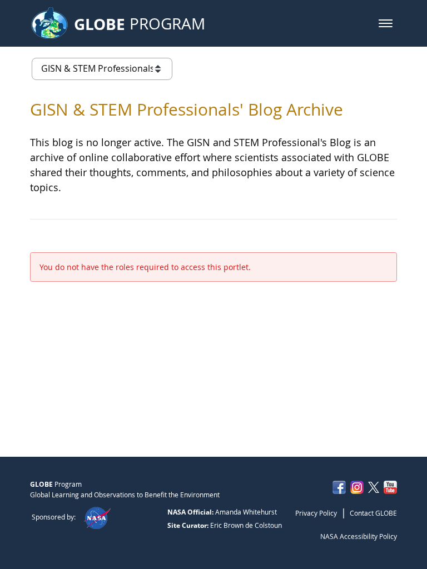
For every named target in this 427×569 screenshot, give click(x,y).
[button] (385, 23)
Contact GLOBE (373, 512)
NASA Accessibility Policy (358, 536)
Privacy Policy (316, 512)
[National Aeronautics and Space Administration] (97, 516)
